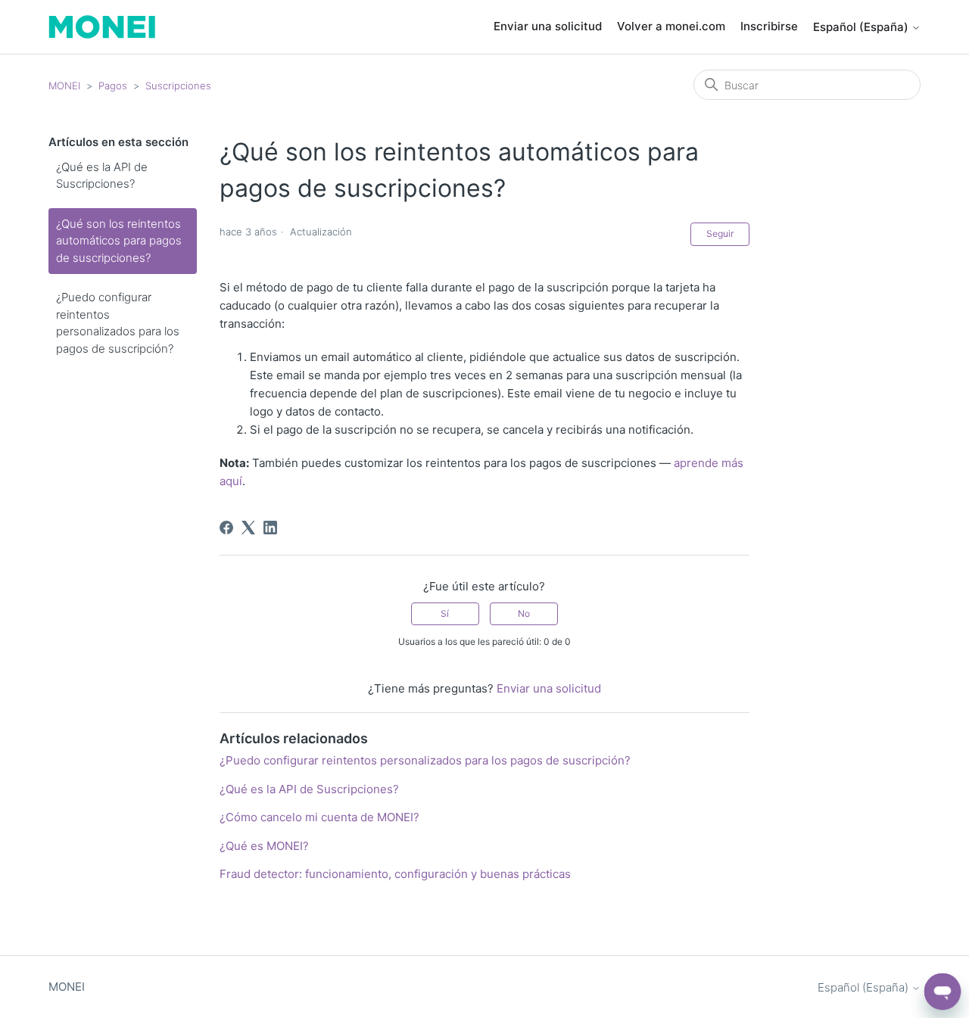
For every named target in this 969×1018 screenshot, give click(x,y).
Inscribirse (769, 26)
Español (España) (862, 27)
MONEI (64, 85)
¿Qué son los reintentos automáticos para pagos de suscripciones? (119, 240)
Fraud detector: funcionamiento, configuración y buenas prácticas (395, 874)
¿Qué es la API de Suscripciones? (102, 175)
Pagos (112, 85)
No (524, 613)
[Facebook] (226, 527)
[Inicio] (101, 27)
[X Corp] (248, 527)
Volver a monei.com (671, 26)
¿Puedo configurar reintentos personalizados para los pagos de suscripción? (117, 323)
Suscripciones (178, 85)
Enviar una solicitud (548, 26)
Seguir (720, 233)
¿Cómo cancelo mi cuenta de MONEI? (319, 817)
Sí (445, 613)
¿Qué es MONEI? (264, 846)
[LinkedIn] (270, 527)
